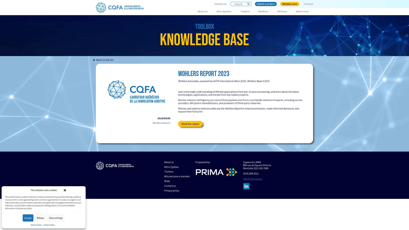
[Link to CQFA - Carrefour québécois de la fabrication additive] (120, 7)
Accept (28, 217)
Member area (290, 4)
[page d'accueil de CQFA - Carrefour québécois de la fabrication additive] (115, 166)
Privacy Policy (36, 225)
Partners (282, 11)
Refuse (40, 217)
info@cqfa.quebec (253, 179)
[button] (64, 190)
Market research (161, 123)
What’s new (302, 11)
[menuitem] (306, 4)
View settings (56, 217)
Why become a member (177, 176)
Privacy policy (171, 190)
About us (203, 11)
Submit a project (266, 4)
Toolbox (244, 11)
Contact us (220, 4)
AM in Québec (171, 167)
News (167, 181)
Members (263, 11)
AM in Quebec (224, 11)
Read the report (190, 124)
